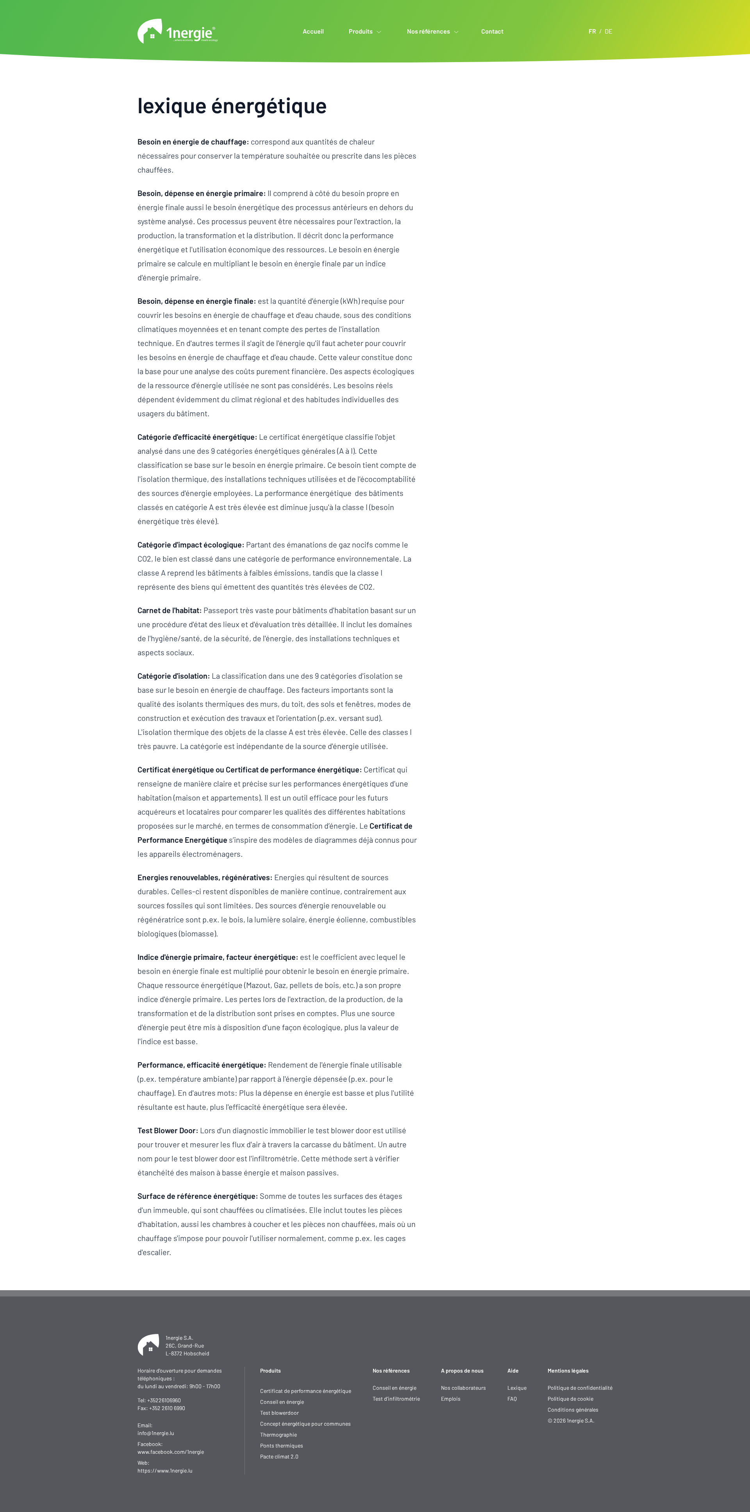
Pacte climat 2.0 (279, 1456)
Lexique (517, 1387)
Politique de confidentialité (580, 1387)
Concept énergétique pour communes (305, 1423)
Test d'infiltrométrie (396, 1398)
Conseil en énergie (282, 1401)
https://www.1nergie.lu (165, 1470)
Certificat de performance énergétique (305, 1390)
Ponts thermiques (281, 1445)
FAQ (512, 1398)
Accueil (313, 31)
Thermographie (278, 1434)
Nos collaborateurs (463, 1387)
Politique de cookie (570, 1398)
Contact (492, 31)
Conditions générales (573, 1409)
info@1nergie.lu (156, 1433)
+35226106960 (164, 1400)
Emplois (451, 1398)
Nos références (391, 1370)
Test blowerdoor (279, 1412)
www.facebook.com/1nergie (171, 1451)
